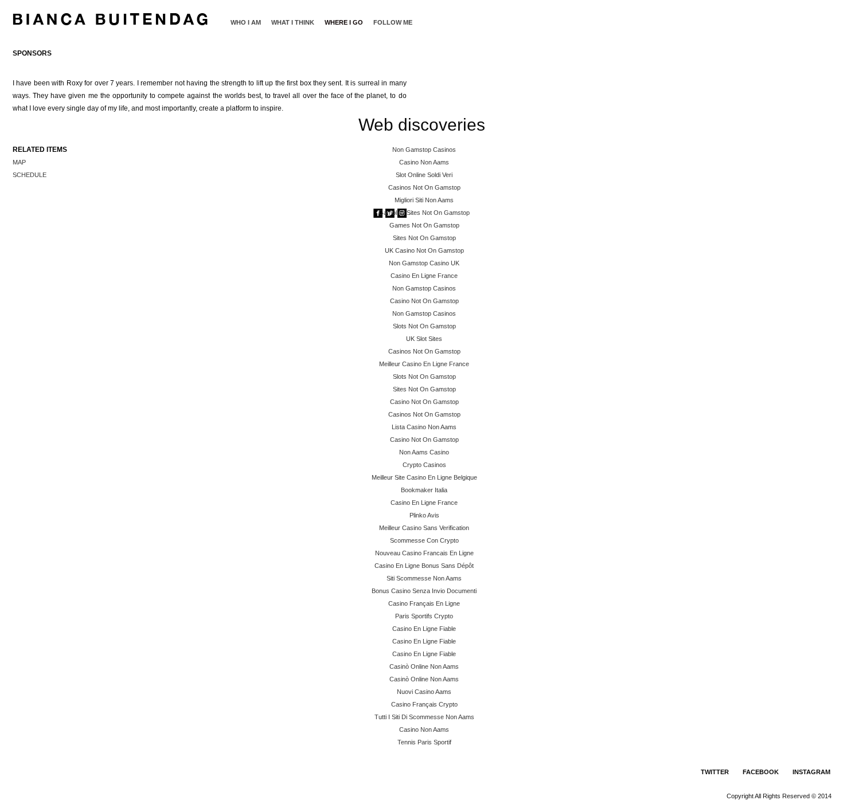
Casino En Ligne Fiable (424, 628)
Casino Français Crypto (424, 704)
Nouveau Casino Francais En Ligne (424, 553)
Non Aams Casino (424, 452)
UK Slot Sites (424, 338)
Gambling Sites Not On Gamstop (424, 212)
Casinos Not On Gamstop (424, 187)
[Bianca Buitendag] (110, 15)
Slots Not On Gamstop (424, 326)
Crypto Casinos (424, 464)
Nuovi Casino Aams (424, 691)
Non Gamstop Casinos (424, 149)
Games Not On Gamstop (424, 225)
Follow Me (392, 22)
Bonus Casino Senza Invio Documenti (424, 590)
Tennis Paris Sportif (424, 742)
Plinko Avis (424, 515)
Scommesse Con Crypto (424, 540)
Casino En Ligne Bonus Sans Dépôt (424, 565)
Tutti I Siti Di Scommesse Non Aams (424, 716)
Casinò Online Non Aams (424, 666)
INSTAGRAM (811, 771)
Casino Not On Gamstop (424, 300)
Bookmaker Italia (424, 490)
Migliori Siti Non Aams (424, 200)
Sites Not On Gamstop (424, 237)
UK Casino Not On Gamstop (424, 250)
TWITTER (715, 771)
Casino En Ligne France (424, 275)
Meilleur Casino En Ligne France (424, 363)
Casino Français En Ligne (424, 603)
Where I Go (344, 22)
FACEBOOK (761, 771)
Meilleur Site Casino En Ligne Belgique (424, 477)
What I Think (292, 22)
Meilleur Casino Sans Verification (424, 527)
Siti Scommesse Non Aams (424, 578)
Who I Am (246, 22)
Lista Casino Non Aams (424, 426)
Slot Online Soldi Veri (424, 174)
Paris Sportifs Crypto (424, 616)
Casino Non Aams (424, 162)
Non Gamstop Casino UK (424, 263)
